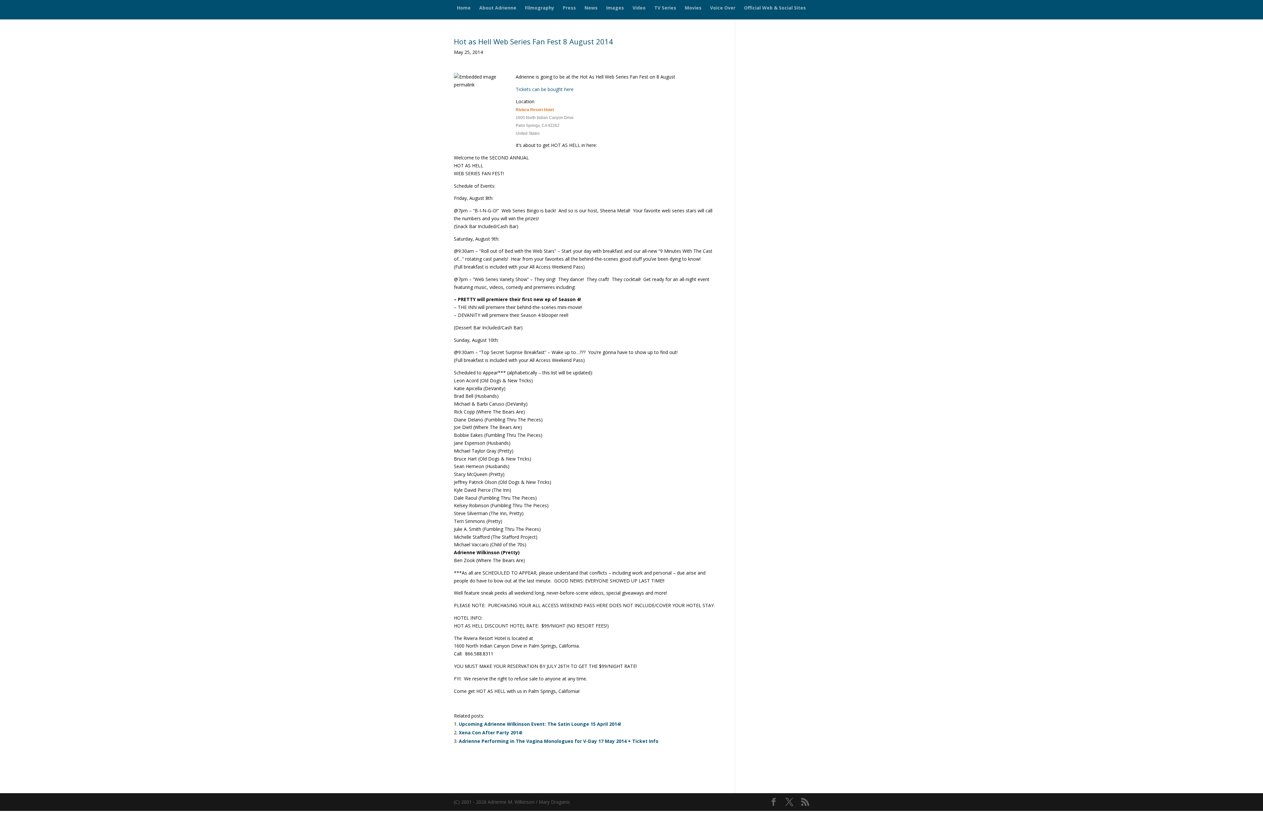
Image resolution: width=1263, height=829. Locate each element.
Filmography (539, 8)
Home (464, 8)
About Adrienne (497, 8)
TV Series (665, 8)
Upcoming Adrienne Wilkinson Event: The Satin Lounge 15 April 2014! (540, 724)
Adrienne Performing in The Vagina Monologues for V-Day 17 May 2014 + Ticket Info (558, 741)
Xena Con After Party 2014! (490, 732)
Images (615, 8)
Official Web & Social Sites (775, 8)
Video (639, 8)
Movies (693, 8)
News (591, 8)
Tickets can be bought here (545, 89)
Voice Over (722, 8)
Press (569, 8)
